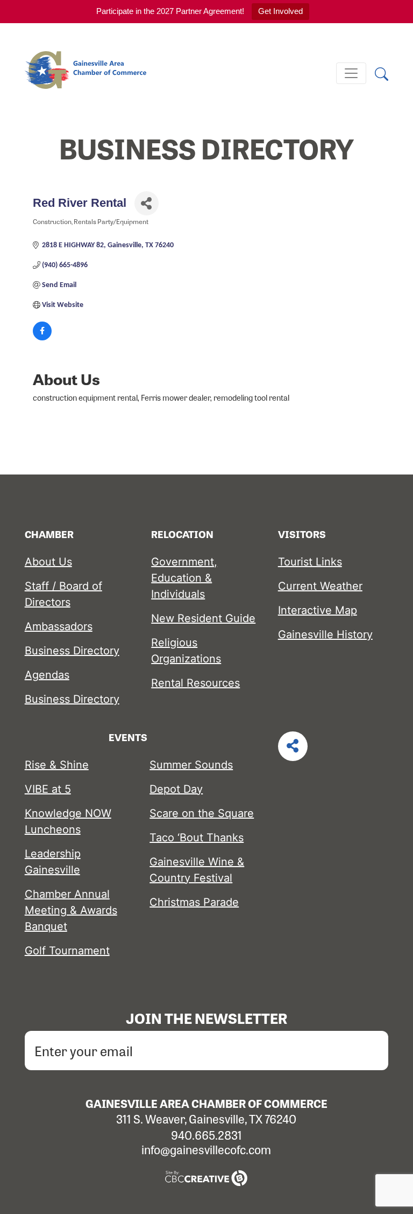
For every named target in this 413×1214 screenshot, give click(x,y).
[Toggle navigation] (351, 73)
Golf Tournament (67, 950)
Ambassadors (58, 626)
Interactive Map (317, 610)
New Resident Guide (203, 618)
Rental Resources (195, 682)
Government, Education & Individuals (184, 578)
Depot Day (176, 789)
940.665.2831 (206, 1135)
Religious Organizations (186, 650)
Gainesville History (325, 634)
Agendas (47, 674)
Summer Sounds (191, 764)
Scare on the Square (201, 813)
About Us (48, 561)
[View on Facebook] (42, 338)
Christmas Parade (194, 902)
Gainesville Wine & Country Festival (196, 869)
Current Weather (320, 586)
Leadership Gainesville (53, 861)
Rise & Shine (57, 764)
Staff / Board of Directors (63, 594)
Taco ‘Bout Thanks (196, 837)
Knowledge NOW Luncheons (68, 821)
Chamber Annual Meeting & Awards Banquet (71, 910)
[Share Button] (146, 203)
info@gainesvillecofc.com (206, 1149)
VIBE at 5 (48, 789)
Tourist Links (310, 561)
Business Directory (72, 650)
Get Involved (280, 11)
